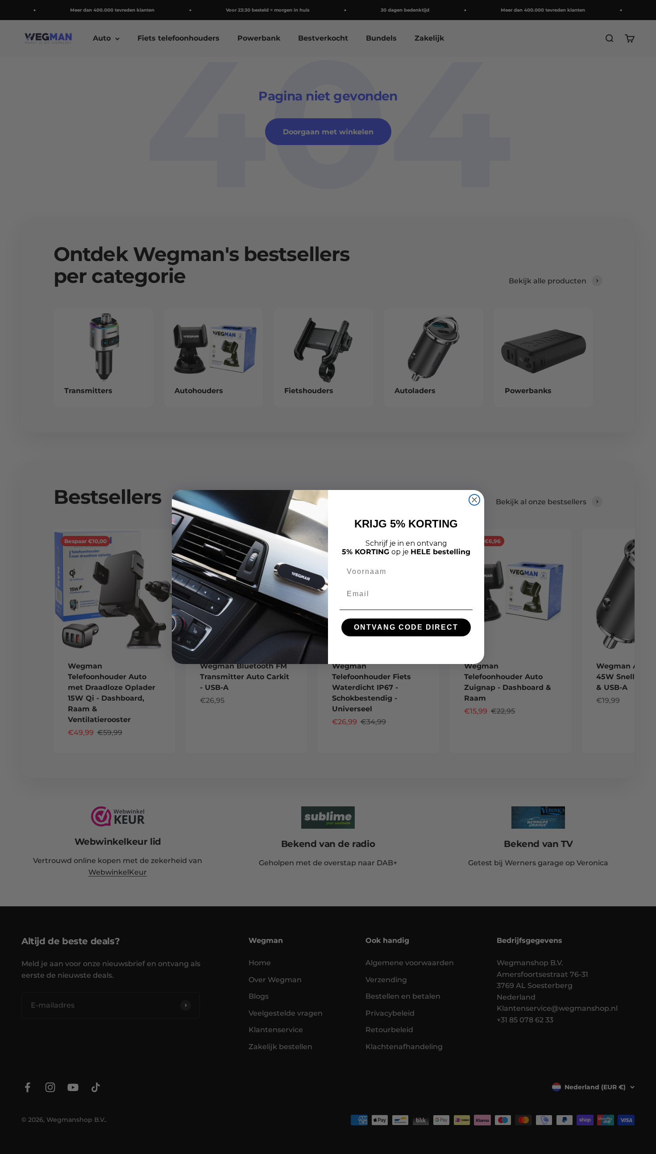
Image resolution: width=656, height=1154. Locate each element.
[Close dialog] (474, 499)
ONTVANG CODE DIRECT (406, 627)
